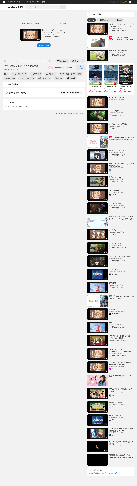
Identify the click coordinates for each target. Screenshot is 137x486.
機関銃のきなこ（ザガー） (64, 67)
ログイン (112, 2)
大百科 (29, 2)
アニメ (91, 473)
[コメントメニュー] (131, 14)
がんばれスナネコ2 (115, 402)
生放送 (16, 2)
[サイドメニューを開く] (5, 7)
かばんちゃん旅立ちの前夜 (118, 50)
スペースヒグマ (114, 270)
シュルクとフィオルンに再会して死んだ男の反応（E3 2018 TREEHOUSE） (121, 430)
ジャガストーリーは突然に (118, 124)
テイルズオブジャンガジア (118, 97)
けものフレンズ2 (112, 473)
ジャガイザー (113, 230)
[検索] (63, 7)
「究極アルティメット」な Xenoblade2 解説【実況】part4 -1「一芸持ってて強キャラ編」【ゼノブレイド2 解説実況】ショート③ (110, 88)
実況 (33, 2)
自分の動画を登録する (17, 115)
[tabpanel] (110, 244)
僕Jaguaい (112, 309)
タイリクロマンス (115, 177)
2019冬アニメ (100, 473)
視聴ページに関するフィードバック (71, 155)
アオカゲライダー (115, 203)
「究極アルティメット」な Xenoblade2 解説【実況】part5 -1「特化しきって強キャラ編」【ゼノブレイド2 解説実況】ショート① (95, 88)
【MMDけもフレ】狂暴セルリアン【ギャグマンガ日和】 (120, 337)
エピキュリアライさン (116, 150)
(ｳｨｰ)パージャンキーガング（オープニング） (121, 443)
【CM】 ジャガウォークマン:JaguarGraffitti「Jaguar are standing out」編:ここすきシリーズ (121, 350)
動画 (8, 2)
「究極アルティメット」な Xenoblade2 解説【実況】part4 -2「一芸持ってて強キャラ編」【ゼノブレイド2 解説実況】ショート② (125, 88)
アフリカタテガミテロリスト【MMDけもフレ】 (121, 390)
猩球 (110, 323)
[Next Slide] (80, 134)
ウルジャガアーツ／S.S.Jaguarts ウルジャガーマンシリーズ (121, 363)
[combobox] (42, 7)
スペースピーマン (115, 415)
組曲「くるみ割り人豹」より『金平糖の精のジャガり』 (121, 165)
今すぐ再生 (45, 45)
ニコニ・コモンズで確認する (70, 93)
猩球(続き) (112, 283)
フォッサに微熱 (114, 111)
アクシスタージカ (115, 243)
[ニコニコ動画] (15, 7)
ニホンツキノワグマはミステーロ (120, 256)
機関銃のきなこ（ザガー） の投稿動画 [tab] (111, 20)
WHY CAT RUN (114, 190)
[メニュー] (82, 61)
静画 (11, 2)
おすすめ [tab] (91, 20)
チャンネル (22, 2)
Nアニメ (38, 2)
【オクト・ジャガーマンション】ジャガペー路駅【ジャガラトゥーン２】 (54, 31)
